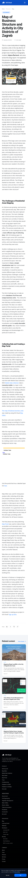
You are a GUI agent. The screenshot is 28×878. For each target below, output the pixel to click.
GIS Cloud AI (5, 768)
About (3, 850)
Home (3, 9)
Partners (4, 854)
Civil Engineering (6, 798)
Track (3, 780)
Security (4, 836)
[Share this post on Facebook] (10, 626)
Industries (5, 793)
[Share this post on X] (14, 626)
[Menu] (24, 2)
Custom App (5, 834)
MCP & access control (8, 843)
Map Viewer (4, 775)
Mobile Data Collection (7, 773)
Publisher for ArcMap (7, 786)
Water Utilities (5, 803)
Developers (4, 828)
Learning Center (5, 823)
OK (20, 875)
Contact (4, 861)
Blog (13, 9)
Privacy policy (16, 872)
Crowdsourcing (5, 782)
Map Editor (4, 771)
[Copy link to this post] (17, 626)
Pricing (3, 859)
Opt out (7, 875)
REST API (5, 832)
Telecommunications (6, 807)
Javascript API (6, 830)
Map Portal (4, 777)
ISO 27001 (5, 838)
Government (5, 796)
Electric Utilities (5, 805)
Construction (5, 812)
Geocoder (4, 789)
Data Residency (6, 841)
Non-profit (4, 814)
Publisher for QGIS (6, 784)
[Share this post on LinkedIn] (6, 626)
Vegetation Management (7, 800)
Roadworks (4, 809)
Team (3, 852)
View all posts (21, 641)
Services (4, 857)
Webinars (4, 825)
